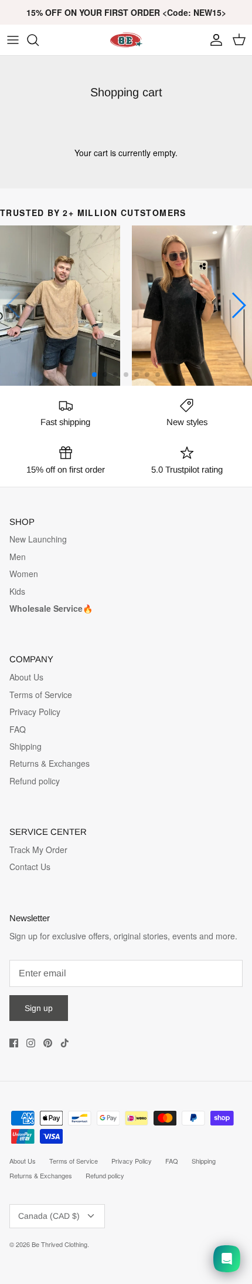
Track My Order (38, 849)
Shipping (25, 746)
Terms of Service (40, 694)
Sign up (39, 1008)
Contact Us (29, 866)
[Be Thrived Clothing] (126, 40)
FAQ (17, 729)
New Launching (38, 539)
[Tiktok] (64, 1043)
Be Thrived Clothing (59, 1244)
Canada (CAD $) (49, 1216)
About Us (26, 677)
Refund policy (34, 781)
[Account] (213, 40)
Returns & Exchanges (49, 763)
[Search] (39, 40)
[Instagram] (30, 1043)
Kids (17, 591)
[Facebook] (13, 1043)
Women (23, 573)
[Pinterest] (47, 1043)
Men (17, 556)
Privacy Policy (34, 711)
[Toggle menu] (13, 40)
